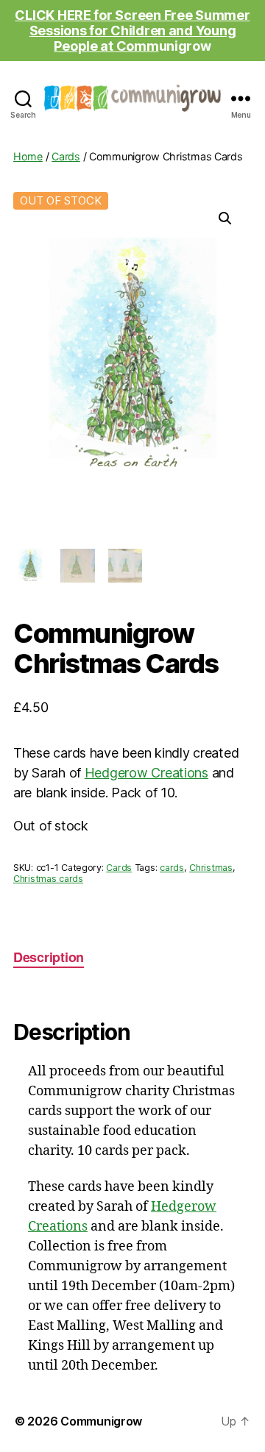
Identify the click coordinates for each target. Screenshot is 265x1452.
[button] (225, 218)
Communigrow (101, 1421)
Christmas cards (48, 878)
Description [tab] (48, 957)
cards (172, 867)
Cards (66, 156)
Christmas (211, 867)
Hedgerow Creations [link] (146, 772)
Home (28, 156)
